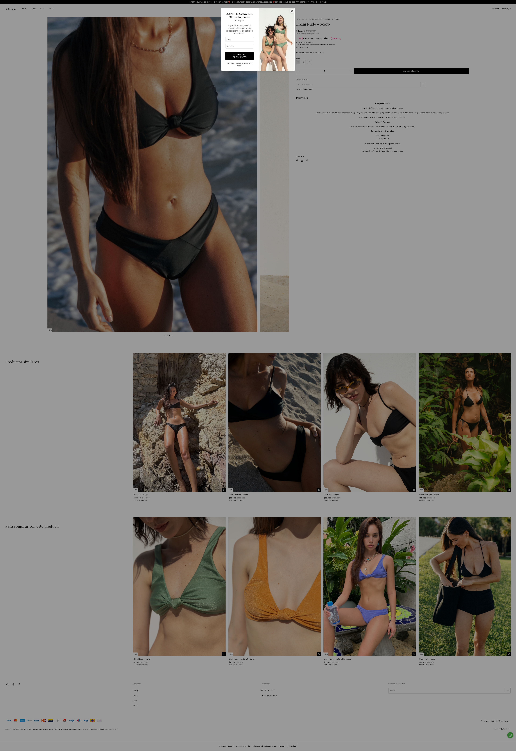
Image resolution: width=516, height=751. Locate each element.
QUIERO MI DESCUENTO (240, 56)
